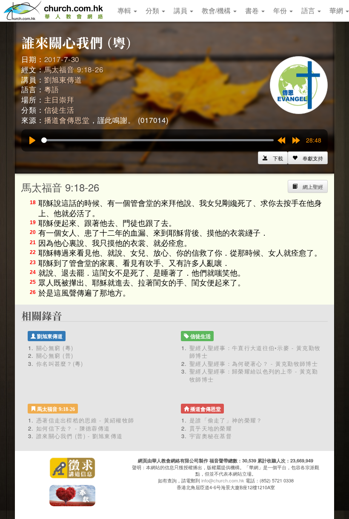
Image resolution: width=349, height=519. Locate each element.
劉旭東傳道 (63, 79)
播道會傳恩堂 (67, 119)
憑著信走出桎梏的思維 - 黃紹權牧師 (85, 420)
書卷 (252, 10)
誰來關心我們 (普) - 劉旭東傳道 (79, 436)
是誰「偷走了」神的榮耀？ (229, 420)
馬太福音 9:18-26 (73, 69)
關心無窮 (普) (54, 355)
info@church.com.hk (222, 480)
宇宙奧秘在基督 (210, 436)
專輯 (125, 10)
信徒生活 (59, 109)
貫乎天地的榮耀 (210, 428)
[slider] (157, 140)
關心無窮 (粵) (54, 348)
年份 (281, 10)
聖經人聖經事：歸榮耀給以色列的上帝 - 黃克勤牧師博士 (253, 375)
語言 (309, 10)
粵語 (52, 89)
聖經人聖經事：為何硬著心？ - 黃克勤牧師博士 (253, 363)
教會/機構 (217, 10)
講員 (181, 10)
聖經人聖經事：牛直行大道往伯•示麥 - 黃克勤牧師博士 (254, 352)
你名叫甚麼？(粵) (59, 363)
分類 (153, 10)
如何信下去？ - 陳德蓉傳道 (73, 428)
